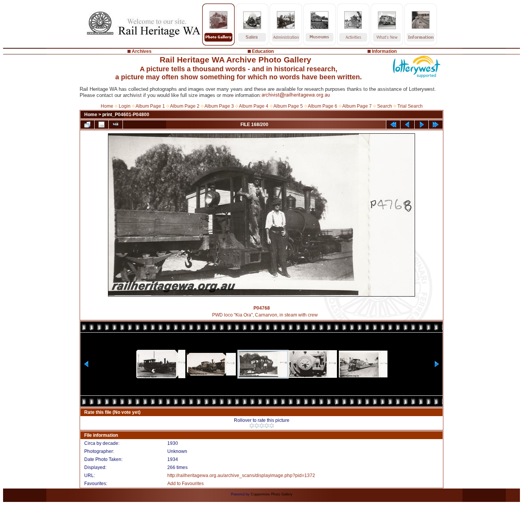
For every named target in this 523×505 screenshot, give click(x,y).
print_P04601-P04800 (125, 114)
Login (125, 106)
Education (263, 51)
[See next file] (421, 124)
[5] (271, 425)
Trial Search (410, 106)
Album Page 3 (219, 106)
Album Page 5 (288, 106)
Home (107, 106)
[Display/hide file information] (101, 124)
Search (384, 106)
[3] (261, 425)
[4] (266, 425)
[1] (251, 425)
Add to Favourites (185, 483)
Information (384, 51)
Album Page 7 (357, 106)
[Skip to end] (436, 124)
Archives (142, 51)
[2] (256, 425)
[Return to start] (393, 124)
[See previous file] (407, 124)
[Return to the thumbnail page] (87, 124)
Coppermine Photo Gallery (272, 494)
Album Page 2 (184, 106)
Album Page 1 (150, 106)
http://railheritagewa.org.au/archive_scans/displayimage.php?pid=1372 (241, 475)
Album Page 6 (322, 106)
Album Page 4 (253, 106)
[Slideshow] (116, 124)
